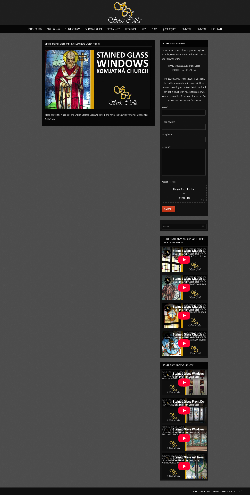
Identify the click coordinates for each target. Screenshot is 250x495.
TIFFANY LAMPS (113, 29)
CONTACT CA (201, 29)
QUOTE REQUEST (169, 29)
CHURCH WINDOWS (72, 29)
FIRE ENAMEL (216, 29)
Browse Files (184, 197)
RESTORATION (130, 29)
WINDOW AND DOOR (94, 29)
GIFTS (144, 29)
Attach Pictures (169, 181)
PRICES (154, 29)
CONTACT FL (186, 29)
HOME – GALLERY (35, 29)
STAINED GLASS (53, 29)
